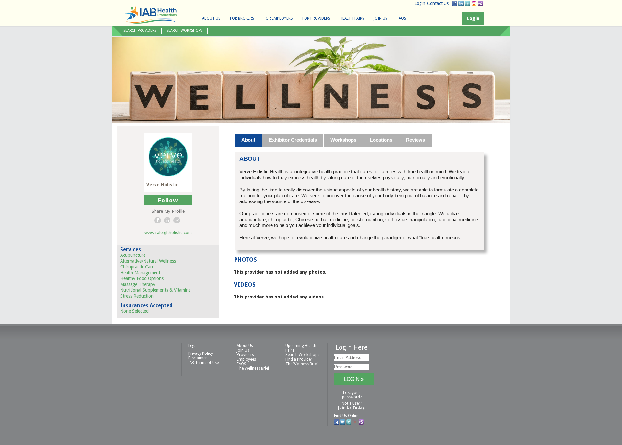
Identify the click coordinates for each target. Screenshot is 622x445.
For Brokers (242, 18)
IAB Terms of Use (203, 362)
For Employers (278, 18)
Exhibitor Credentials (293, 140)
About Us (211, 18)
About (248, 140)
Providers (245, 355)
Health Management (140, 272)
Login (419, 3)
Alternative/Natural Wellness (148, 261)
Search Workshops (184, 30)
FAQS (401, 18)
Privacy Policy (200, 353)
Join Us (380, 18)
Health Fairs (352, 18)
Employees (246, 359)
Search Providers (139, 30)
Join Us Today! (352, 408)
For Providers (316, 18)
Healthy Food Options (142, 278)
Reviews (415, 140)
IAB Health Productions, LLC (151, 15)
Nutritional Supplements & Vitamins (155, 290)
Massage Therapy (137, 284)
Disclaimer (197, 358)
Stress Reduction (137, 295)
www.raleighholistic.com (168, 232)
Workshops (343, 140)
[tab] (248, 140)
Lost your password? (352, 394)
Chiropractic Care (137, 266)
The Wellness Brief (253, 368)
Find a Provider (298, 359)
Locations (381, 140)
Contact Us (438, 3)
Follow (168, 200)
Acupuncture (132, 255)
